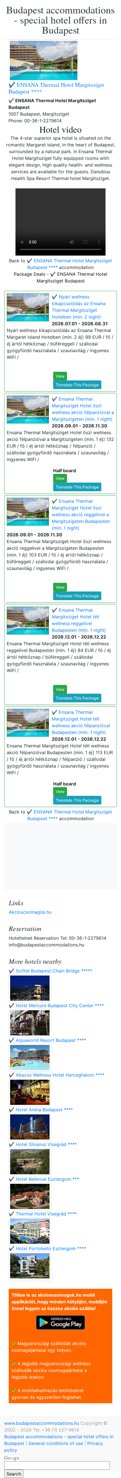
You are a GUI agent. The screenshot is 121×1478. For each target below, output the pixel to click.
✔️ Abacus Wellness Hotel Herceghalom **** (56, 1075)
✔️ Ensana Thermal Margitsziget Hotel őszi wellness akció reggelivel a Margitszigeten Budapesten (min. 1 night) (81, 514)
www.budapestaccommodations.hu (42, 1423)
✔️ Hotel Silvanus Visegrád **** (43, 1144)
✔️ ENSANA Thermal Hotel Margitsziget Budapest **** (56, 88)
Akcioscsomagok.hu (30, 912)
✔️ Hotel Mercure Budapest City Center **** (56, 1005)
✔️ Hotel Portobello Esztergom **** (47, 1248)
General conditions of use (55, 1443)
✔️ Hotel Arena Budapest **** (41, 1109)
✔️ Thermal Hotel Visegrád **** (43, 1214)
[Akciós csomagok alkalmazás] (60, 1322)
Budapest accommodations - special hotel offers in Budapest (60, 19)
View (60, 376)
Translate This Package (77, 384)
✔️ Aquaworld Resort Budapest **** (47, 1040)
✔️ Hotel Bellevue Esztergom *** (44, 1179)
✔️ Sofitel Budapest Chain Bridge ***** (50, 971)
